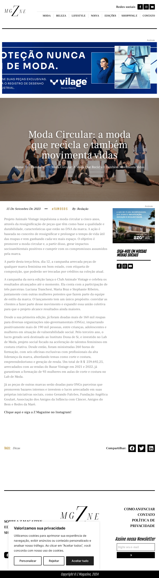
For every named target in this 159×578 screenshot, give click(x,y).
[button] (132, 448)
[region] (53, 545)
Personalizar (27, 561)
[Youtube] (152, 6)
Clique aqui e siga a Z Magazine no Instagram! (37, 412)
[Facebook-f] (140, 6)
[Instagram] (146, 6)
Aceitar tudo (80, 561)
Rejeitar (54, 561)
